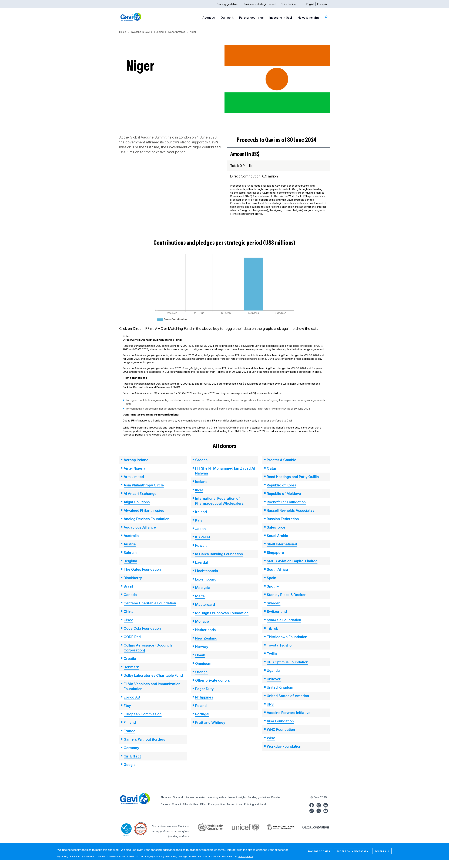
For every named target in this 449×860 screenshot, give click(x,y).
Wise (271, 738)
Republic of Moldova (284, 494)
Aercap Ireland (136, 460)
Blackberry (133, 578)
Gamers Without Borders (144, 739)
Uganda (273, 670)
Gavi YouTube (325, 810)
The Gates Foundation (142, 569)
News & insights (309, 17)
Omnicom (203, 663)
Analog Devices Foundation (146, 519)
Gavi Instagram (318, 805)
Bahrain (130, 553)
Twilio (272, 654)
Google (130, 765)
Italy (198, 520)
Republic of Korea (281, 485)
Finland (130, 722)
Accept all (382, 851)
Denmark (131, 667)
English (310, 4)
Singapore (275, 553)
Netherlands (205, 630)
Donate (275, 797)
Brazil (128, 586)
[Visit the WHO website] (206, 827)
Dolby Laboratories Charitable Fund (153, 675)
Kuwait (201, 545)
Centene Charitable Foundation (150, 603)
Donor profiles (176, 31)
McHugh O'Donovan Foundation (222, 613)
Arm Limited (134, 477)
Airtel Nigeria (134, 468)
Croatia (130, 659)
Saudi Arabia (277, 536)
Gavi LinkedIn (325, 805)
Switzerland (277, 611)
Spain (271, 578)
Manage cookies (319, 851)
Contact (176, 804)
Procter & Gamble (281, 460)
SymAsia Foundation (284, 620)
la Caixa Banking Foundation (219, 554)
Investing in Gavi (280, 17)
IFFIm (203, 804)
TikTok (272, 628)
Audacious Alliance (140, 527)
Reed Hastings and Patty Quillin (293, 477)
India (199, 490)
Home (122, 31)
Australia (131, 536)
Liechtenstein (206, 571)
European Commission (143, 714)
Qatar (271, 468)
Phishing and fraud (255, 804)
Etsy (127, 706)
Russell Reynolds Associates (290, 510)
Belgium (130, 561)
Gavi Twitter (318, 810)
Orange (201, 672)
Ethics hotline (288, 4)
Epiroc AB (132, 697)
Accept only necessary (352, 851)
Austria (130, 544)
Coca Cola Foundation (142, 628)
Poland (201, 706)
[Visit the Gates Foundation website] (312, 827)
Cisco (128, 620)
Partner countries (251, 17)
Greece (201, 460)
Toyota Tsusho (279, 645)
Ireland (201, 512)
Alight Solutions (137, 502)
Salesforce (276, 527)
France (129, 731)
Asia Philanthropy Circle (144, 485)
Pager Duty (204, 689)
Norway (201, 647)
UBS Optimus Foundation (287, 662)
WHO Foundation (281, 729)
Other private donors (212, 680)
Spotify (273, 586)
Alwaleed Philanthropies (144, 510)
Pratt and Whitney (210, 722)
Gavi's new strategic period (260, 4)
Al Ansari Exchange (140, 494)
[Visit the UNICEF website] (242, 827)
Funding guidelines (228, 4)
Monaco (202, 621)
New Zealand (206, 638)
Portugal (202, 714)
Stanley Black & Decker (286, 595)
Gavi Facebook (311, 805)
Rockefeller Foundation (286, 502)
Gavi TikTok (311, 810)
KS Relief (202, 537)
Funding (159, 31)
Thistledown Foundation (287, 637)
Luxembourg (205, 579)
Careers (165, 804)
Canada (130, 595)
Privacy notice (216, 804)
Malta (200, 596)
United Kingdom (280, 687)
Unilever (274, 679)
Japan (200, 529)
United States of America (288, 696)
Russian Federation (283, 519)
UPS (270, 704)
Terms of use (234, 804)
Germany (131, 748)
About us (208, 17)
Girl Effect (132, 756)
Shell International (282, 544)
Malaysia (202, 588)
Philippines (204, 697)
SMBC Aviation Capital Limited (292, 561)
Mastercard (205, 604)
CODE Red (132, 637)
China (128, 611)
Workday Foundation (284, 746)
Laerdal (201, 562)
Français (322, 4)
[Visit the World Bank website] (277, 827)
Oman (200, 655)
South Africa (277, 569)
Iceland (201, 482)
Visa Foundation (280, 721)
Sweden (273, 603)
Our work (227, 17)
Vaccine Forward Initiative (288, 713)
